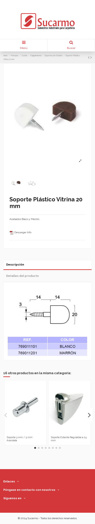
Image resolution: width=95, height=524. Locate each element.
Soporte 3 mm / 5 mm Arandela (19, 439)
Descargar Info (22, 232)
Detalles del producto (22, 275)
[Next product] (91, 57)
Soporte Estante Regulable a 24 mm (69, 439)
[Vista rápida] (28, 432)
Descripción (15, 264)
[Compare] (22, 432)
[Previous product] (89, 57)
